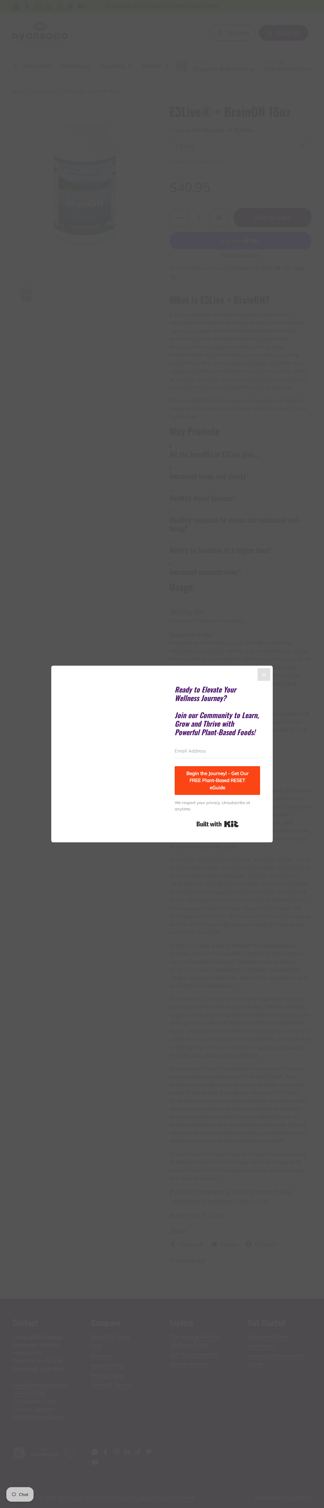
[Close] (264, 674)
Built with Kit (217, 824)
